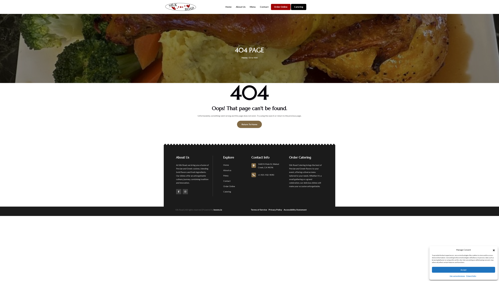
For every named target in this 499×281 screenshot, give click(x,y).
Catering (298, 6)
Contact (264, 6)
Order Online (280, 6)
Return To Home (249, 124)
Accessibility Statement (295, 209)
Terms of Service (259, 209)
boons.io (218, 209)
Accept (464, 270)
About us (240, 6)
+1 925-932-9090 (266, 175)
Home (228, 6)
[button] (494, 250)
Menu (253, 6)
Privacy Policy (471, 276)
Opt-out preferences (457, 276)
